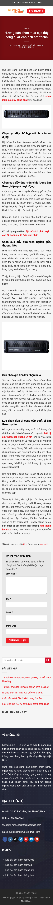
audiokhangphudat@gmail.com (24, 831)
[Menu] (4, 11)
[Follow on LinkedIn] (31, 839)
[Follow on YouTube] (36, 839)
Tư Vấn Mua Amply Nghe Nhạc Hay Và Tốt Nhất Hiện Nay (26, 679)
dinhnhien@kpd (26, 47)
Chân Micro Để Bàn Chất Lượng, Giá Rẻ (22, 698)
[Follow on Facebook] (5, 839)
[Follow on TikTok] (15, 839)
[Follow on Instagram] (10, 839)
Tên (8, 599)
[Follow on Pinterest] (26, 839)
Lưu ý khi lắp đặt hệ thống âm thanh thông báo (25, 704)
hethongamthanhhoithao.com (26, 825)
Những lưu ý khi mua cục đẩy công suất (22, 692)
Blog (26, 29)
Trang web (11, 626)
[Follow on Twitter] (20, 839)
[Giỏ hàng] (49, 11)
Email (9, 612)
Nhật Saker (26, 901)
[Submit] (48, 660)
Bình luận (11, 574)
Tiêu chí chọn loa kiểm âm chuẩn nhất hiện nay (25, 687)
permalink (44, 544)
